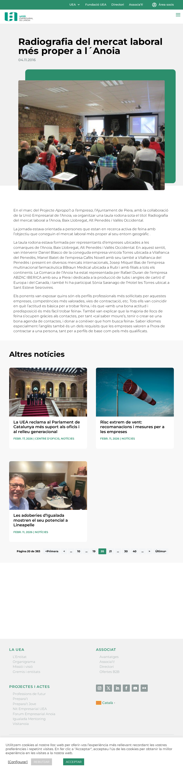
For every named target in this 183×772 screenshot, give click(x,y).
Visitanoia (21, 724)
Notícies (67, 438)
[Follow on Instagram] (99, 688)
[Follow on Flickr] (144, 688)
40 (134, 551)
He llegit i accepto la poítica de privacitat (42, 611)
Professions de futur (29, 694)
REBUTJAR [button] (41, 762)
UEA (72, 4)
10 (78, 551)
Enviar (163, 620)
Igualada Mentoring (29, 719)
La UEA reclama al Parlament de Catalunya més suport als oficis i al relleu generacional (46, 427)
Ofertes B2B (109, 672)
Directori (117, 4)
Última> (160, 551)
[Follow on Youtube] (135, 688)
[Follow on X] (108, 688)
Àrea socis (166, 4)
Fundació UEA (95, 4)
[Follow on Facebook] (126, 688)
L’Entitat (20, 657)
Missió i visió (23, 666)
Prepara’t (20, 699)
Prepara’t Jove (24, 704)
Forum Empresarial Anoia (34, 714)
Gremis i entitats (26, 672)
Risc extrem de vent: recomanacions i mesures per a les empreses (132, 427)
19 (94, 551)
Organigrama (24, 662)
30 (126, 551)
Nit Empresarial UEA (30, 709)
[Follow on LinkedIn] (117, 688)
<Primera (51, 551)
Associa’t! (136, 4)
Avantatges (109, 657)
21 (110, 551)
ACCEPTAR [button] (73, 762)
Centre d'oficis (47, 438)
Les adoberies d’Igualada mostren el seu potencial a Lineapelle (40, 520)
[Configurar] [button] (18, 762)
